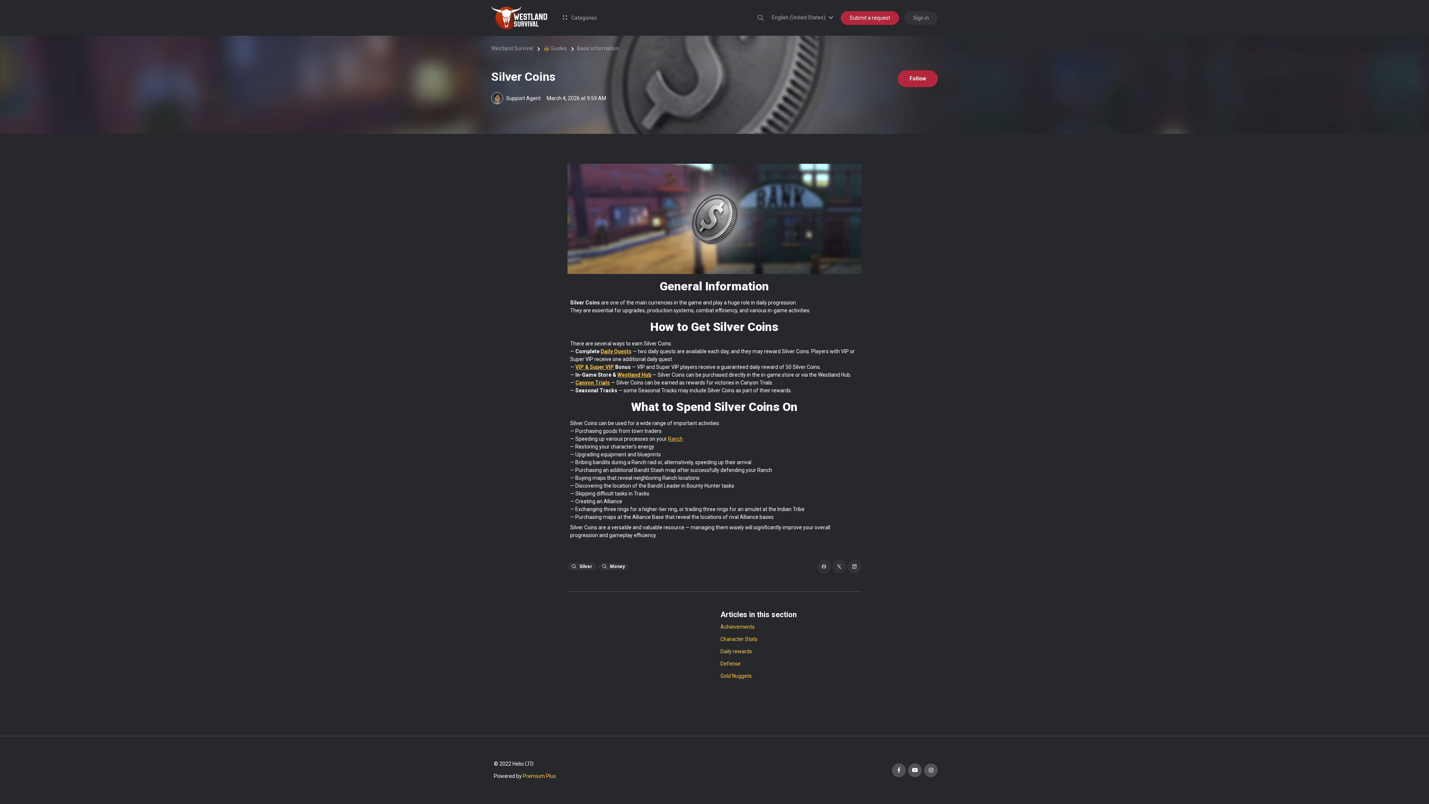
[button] (803, 17)
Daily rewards (736, 651)
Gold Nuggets (736, 676)
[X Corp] (839, 567)
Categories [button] (583, 18)
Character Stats (739, 639)
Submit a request (870, 18)
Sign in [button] (921, 18)
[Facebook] (824, 567)
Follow (917, 79)
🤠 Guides (555, 48)
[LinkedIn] (854, 567)
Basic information (598, 48)
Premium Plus (539, 776)
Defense (730, 664)
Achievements (737, 627)
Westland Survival (512, 48)
